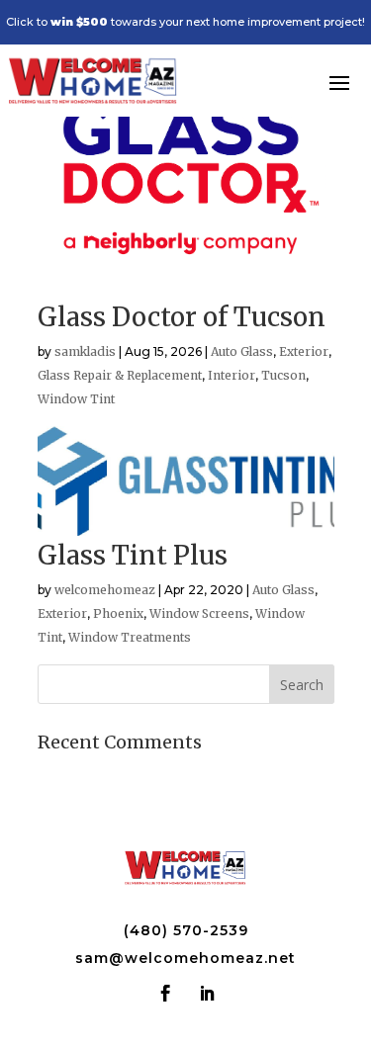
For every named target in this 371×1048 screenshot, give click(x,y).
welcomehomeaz (104, 589)
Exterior (303, 351)
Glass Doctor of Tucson (181, 317)
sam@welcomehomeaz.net (185, 958)
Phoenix (118, 613)
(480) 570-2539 (186, 930)
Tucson (283, 375)
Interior (231, 375)
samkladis (85, 351)
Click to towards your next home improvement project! (185, 22)
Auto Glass (242, 351)
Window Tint (76, 399)
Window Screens (199, 613)
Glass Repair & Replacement (120, 375)
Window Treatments (129, 637)
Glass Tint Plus (133, 555)
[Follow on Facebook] (166, 993)
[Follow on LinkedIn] (207, 993)
